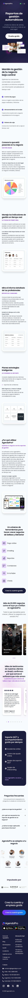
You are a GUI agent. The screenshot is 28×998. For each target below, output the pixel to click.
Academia (5, 951)
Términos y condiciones (19, 946)
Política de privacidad (18, 940)
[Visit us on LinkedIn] (17, 986)
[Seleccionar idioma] (21, 4)
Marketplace (6, 945)
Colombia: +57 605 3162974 (12, 981)
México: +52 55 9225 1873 (11, 975)
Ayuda (4, 948)
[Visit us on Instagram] (3, 986)
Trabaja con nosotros (6, 958)
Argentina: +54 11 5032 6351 (12, 978)
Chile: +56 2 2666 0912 (11, 972)
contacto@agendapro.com (12, 968)
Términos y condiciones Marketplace (19, 951)
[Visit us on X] (13, 986)
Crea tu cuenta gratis (14, 591)
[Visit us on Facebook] (8, 986)
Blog (3, 941)
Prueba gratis (14, 36)
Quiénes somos (7, 954)
